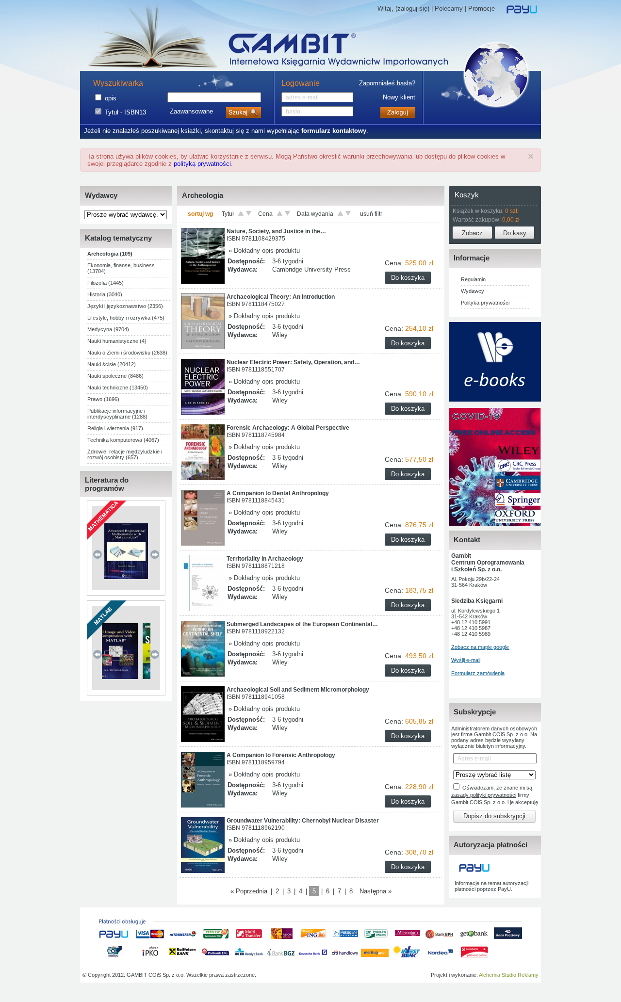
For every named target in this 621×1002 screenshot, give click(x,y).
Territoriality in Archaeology (265, 558)
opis (110, 98)
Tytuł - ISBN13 (125, 112)
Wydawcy (472, 291)
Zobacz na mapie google (480, 647)
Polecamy (449, 8)
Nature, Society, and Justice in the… (276, 231)
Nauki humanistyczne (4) (117, 341)
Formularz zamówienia (478, 673)
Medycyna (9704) (108, 329)
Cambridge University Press (311, 269)
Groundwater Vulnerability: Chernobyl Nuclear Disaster (303, 820)
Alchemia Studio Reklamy (509, 975)
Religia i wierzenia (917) (115, 428)
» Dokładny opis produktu (263, 250)
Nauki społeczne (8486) (115, 376)
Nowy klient (399, 97)
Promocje (481, 8)
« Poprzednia (248, 891)
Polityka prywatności (485, 303)
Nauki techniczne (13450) (117, 387)
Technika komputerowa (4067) (123, 440)
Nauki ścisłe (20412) (111, 364)
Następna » (376, 891)
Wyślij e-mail (465, 660)
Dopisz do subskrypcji (494, 816)
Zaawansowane (191, 111)
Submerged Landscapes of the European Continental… (302, 624)
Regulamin (473, 279)
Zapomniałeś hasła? (387, 83)
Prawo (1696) (103, 399)
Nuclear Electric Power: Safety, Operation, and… (293, 362)
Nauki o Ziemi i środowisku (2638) (127, 353)
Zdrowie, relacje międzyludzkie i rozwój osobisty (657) (124, 454)
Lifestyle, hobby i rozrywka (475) (125, 318)
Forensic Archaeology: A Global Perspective (288, 427)
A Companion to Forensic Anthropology (281, 755)
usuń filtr (371, 213)
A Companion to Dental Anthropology (278, 493)
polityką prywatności (202, 163)
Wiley (280, 335)
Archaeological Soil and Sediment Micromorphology (298, 689)
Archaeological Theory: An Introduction (281, 296)
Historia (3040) (104, 294)
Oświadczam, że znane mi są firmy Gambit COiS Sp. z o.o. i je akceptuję (494, 795)
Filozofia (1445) (105, 283)
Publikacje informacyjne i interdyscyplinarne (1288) (117, 414)
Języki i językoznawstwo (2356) (125, 306)
